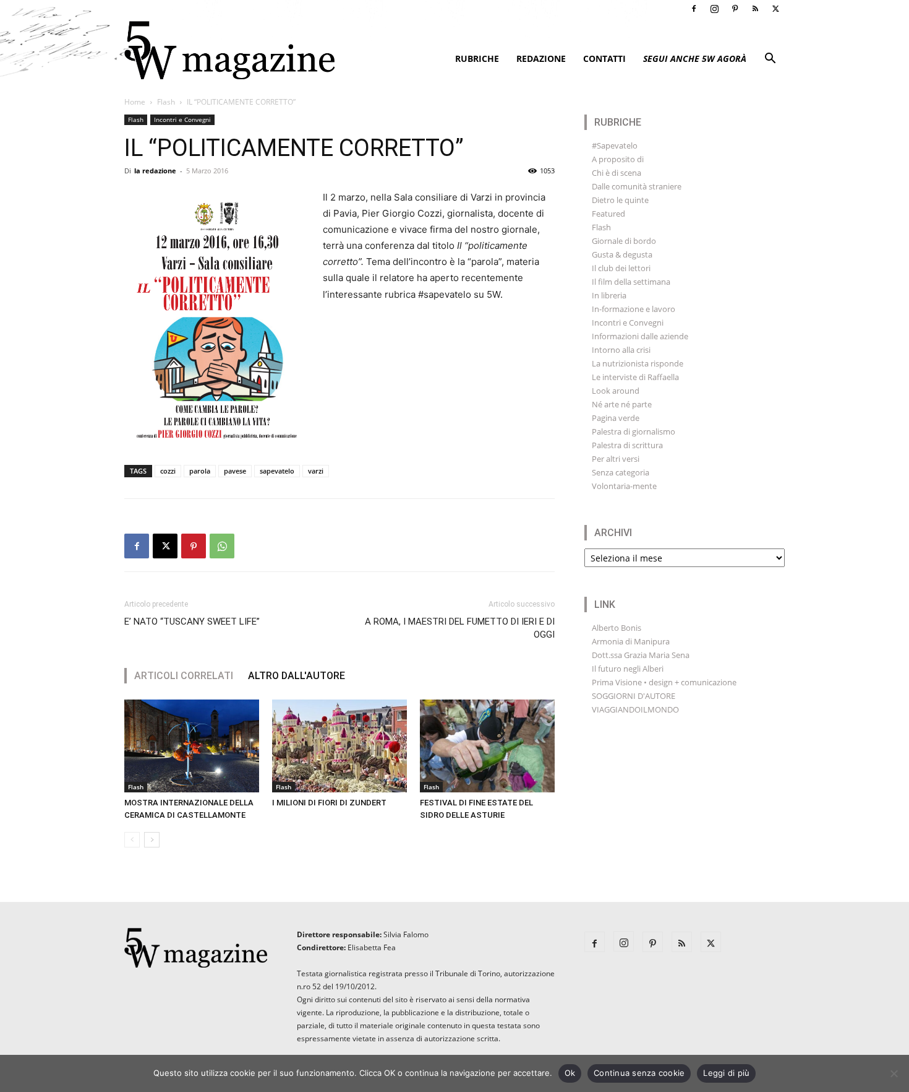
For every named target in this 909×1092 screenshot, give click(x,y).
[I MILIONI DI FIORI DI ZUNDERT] (339, 746)
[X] (775, 8)
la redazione (155, 170)
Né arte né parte (622, 404)
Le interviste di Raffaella (635, 377)
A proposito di (618, 159)
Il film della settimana (631, 281)
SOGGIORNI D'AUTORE (633, 695)
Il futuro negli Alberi (628, 668)
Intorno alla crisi (621, 349)
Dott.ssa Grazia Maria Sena (640, 655)
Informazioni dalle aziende (640, 336)
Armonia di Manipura (631, 641)
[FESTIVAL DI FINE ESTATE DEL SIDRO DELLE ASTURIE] (487, 746)
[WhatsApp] (222, 546)
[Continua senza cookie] (893, 1073)
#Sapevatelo (615, 145)
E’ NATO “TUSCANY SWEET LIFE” (192, 621)
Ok (570, 1073)
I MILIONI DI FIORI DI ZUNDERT (329, 802)
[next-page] (152, 839)
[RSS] (755, 8)
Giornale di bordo (624, 240)
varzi (315, 470)
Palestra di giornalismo (633, 431)
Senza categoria (620, 472)
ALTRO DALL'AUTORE (296, 676)
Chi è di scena (616, 172)
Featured (608, 213)
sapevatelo (277, 470)
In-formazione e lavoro (633, 308)
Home (134, 102)
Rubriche (477, 58)
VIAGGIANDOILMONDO (635, 709)
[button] (770, 60)
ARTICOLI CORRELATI (183, 676)
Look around (615, 390)
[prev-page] (132, 839)
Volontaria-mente (624, 486)
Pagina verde (615, 417)
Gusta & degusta (622, 254)
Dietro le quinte (620, 200)
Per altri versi (615, 458)
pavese (235, 470)
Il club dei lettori (621, 268)
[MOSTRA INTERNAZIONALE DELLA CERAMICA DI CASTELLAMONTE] (191, 746)
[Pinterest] (734, 8)
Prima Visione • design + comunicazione (664, 682)
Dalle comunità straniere (636, 186)
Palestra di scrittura (627, 445)
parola (199, 470)
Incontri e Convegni (182, 119)
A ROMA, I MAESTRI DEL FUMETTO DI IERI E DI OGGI (460, 628)
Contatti (604, 58)
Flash (166, 102)
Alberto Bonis (616, 627)
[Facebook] (694, 8)
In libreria (609, 295)
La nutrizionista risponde (637, 363)
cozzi (168, 470)
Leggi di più (726, 1073)
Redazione (541, 58)
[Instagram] (714, 8)
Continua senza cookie (639, 1073)
